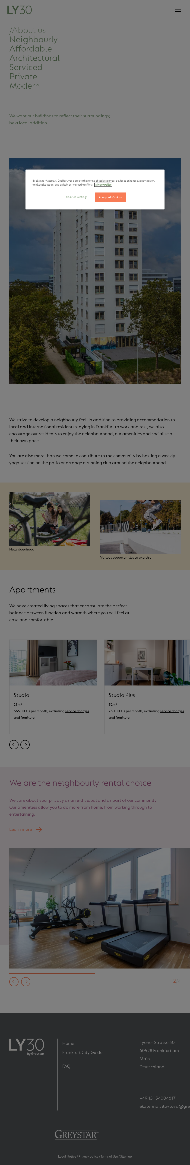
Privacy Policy (103, 184)
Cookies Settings (76, 197)
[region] (95, 189)
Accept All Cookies (110, 197)
